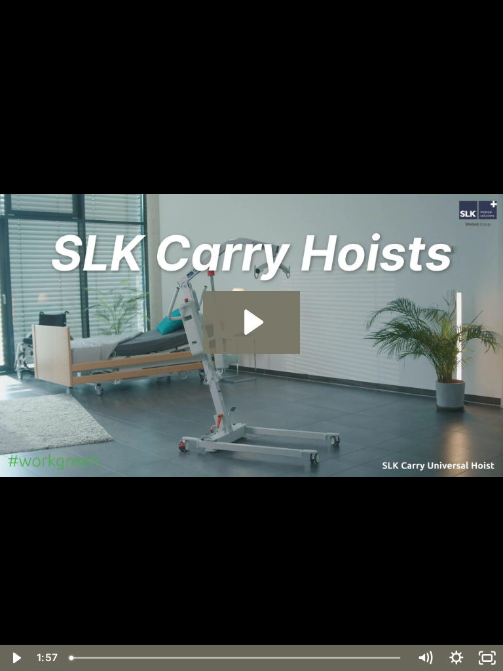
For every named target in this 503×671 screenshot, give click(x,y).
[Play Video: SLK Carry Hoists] (252, 322)
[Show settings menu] (456, 658)
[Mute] (425, 658)
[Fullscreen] (487, 658)
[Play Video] (15, 658)
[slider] (236, 658)
